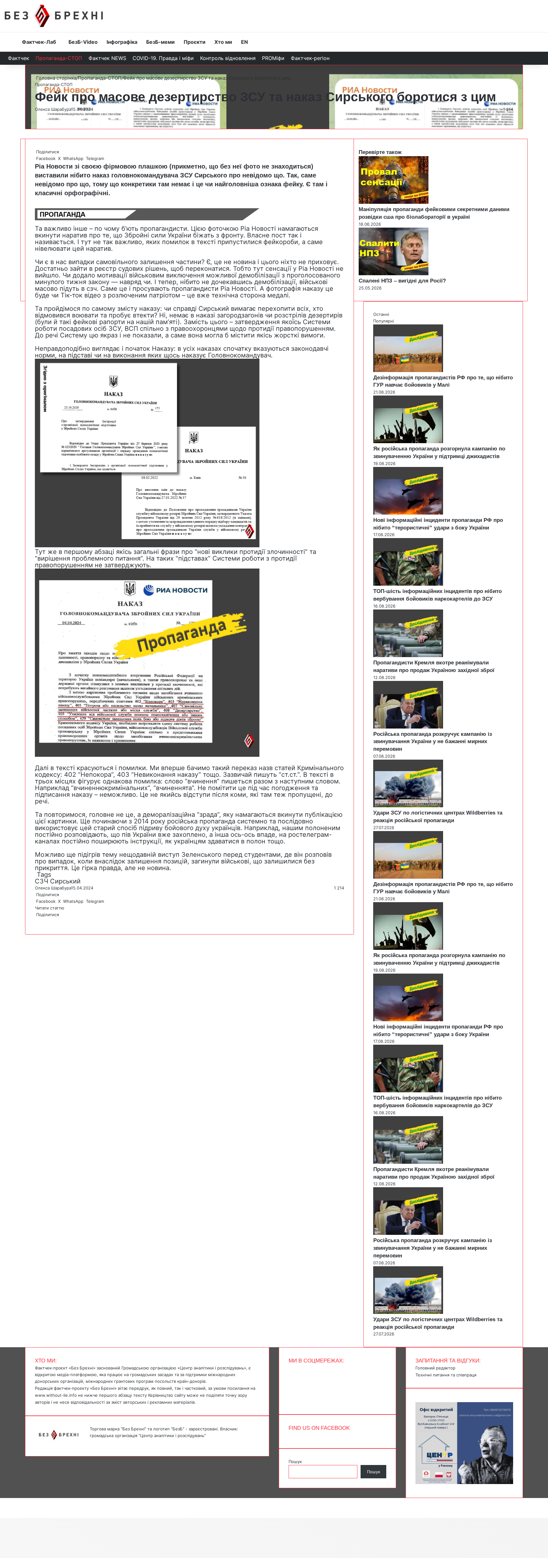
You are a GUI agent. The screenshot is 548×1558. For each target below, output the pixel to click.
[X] (36, 921)
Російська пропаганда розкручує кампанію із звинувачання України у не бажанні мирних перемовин (432, 741)
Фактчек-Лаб (39, 42)
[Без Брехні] (54, 16)
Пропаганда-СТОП (59, 58)
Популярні (383, 320)
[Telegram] (39, 921)
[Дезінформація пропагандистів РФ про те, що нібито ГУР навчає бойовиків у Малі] (408, 370)
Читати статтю (50, 907)
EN (244, 42)
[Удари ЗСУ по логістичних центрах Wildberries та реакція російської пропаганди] (408, 805)
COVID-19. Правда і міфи (163, 58)
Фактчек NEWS (107, 58)
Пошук (295, 1461)
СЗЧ (41, 881)
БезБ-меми (160, 42)
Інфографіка (122, 42)
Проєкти (195, 42)
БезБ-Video (83, 42)
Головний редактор (435, 1367)
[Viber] (40, 921)
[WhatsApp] (38, 921)
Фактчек (18, 58)
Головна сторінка (55, 78)
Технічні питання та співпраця (445, 1374)
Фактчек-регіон (310, 58)
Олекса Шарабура (53, 109)
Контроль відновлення (228, 58)
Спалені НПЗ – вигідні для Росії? (402, 281)
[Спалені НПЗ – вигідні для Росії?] (393, 273)
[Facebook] (35, 921)
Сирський (65, 881)
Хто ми (223, 42)
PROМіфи (273, 58)
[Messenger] (3, 1501)
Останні (381, 314)
